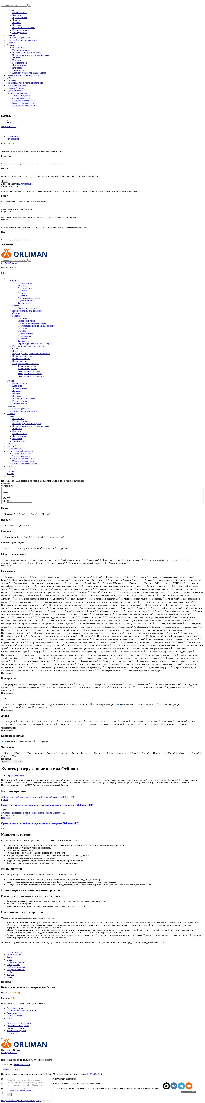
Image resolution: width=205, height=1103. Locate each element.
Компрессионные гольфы (24, 103)
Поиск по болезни (15, 88)
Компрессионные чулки (23, 100)
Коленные (17, 15)
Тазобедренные (19, 32)
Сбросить (6, 762)
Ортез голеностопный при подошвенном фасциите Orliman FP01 (40, 823)
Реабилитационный (16, 967)
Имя (3, 232)
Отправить (17, 762)
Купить (4, 799)
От (5, 498)
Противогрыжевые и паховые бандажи (31, 55)
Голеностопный (14, 952)
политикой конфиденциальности (21, 1090)
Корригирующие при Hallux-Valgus (29, 73)
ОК (9, 1095)
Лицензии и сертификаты (19, 1023)
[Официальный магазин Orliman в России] (24, 257)
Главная (10, 471)
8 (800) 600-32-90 (9, 263)
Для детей (11, 80)
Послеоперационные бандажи (26, 53)
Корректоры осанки (21, 37)
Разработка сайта (22, 1064)
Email (4, 196)
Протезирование (14, 90)
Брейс (9, 972)
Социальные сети (9, 186)
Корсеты (11, 35)
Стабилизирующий (16, 962)
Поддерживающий (16, 969)
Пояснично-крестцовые (23, 27)
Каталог (10, 473)
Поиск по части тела (16, 85)
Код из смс (6, 156)
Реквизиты (12, 1033)
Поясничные (18, 47)
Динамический (14, 954)
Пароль (4, 168)
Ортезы (10, 10)
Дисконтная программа (18, 1025)
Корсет (10, 977)
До (5, 501)
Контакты (11, 466)
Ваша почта (7, 143)
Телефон (5, 204)
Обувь (10, 78)
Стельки (11, 42)
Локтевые (17, 20)
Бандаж (10, 974)
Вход (4, 181)
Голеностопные (19, 12)
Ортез (9, 959)
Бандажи (11, 45)
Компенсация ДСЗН (16, 1030)
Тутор (9, 957)
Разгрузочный (13, 964)
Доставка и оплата (15, 1028)
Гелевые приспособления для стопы (24, 75)
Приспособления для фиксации (22, 40)
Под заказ (5, 818)
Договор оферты (14, 1013)
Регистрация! (26, 184)
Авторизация (13, 136)
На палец (16, 22)
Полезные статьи (15, 1008)
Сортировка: (15, 775)
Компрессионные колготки (25, 105)
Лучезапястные (19, 17)
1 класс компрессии (21, 95)
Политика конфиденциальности (22, 1010)
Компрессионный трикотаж (20, 93)
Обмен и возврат (15, 1016)
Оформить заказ (8, 126)
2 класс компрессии (21, 98)
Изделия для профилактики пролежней (25, 83)
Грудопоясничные (20, 30)
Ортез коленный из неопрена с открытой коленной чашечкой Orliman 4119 (47, 804)
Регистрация (13, 139)
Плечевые (17, 25)
